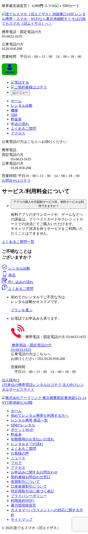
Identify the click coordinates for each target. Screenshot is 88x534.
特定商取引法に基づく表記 (32, 491)
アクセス (18, 467)
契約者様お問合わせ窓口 (31, 477)
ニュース (18, 458)
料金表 (16, 434)
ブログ (16, 463)
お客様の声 (20, 453)
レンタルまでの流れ (27, 444)
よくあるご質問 (23, 449)
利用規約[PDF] (22, 501)
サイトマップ (21, 519)
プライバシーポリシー (29, 496)
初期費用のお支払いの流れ (32, 439)
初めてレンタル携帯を (40, 415)
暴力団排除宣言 (23, 505)
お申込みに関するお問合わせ (34, 472)
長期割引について (25, 482)
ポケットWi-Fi (22, 430)
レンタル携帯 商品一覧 (29, 420)
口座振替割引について (29, 486)
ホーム (16, 411)
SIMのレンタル (23, 425)
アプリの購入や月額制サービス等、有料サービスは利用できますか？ (48, 204)
